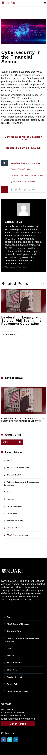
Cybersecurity (17, 175)
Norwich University (26, 169)
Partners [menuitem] (10, 499)
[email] (38, 190)
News (26, 182)
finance (14, 169)
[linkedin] (20, 190)
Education (15, 163)
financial (35, 163)
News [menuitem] (9, 461)
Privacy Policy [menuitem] (13, 528)
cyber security (17, 182)
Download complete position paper (23, 137)
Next (43, 398)
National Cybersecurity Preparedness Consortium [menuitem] (21, 483)
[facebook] (11, 190)
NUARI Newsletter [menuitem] (14, 506)
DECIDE (33, 175)
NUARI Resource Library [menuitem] (17, 535)
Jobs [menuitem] (9, 492)
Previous (3, 398)
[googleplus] (33, 190)
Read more (9, 334)
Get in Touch (18, 723)
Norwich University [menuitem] (15, 521)
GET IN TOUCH (12, 442)
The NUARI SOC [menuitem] (14, 475)
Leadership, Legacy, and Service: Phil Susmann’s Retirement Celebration (21, 320)
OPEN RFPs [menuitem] (12, 514)
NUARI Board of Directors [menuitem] (18, 468)
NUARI (41, 175)
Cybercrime (25, 163)
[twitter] (16, 190)
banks (32, 182)
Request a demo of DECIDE (23, 147)
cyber (26, 175)
